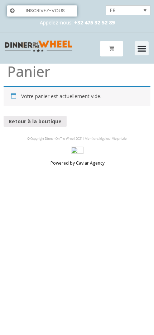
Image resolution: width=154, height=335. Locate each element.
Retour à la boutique (35, 121)
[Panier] (111, 48)
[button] (42, 11)
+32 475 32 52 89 (94, 22)
